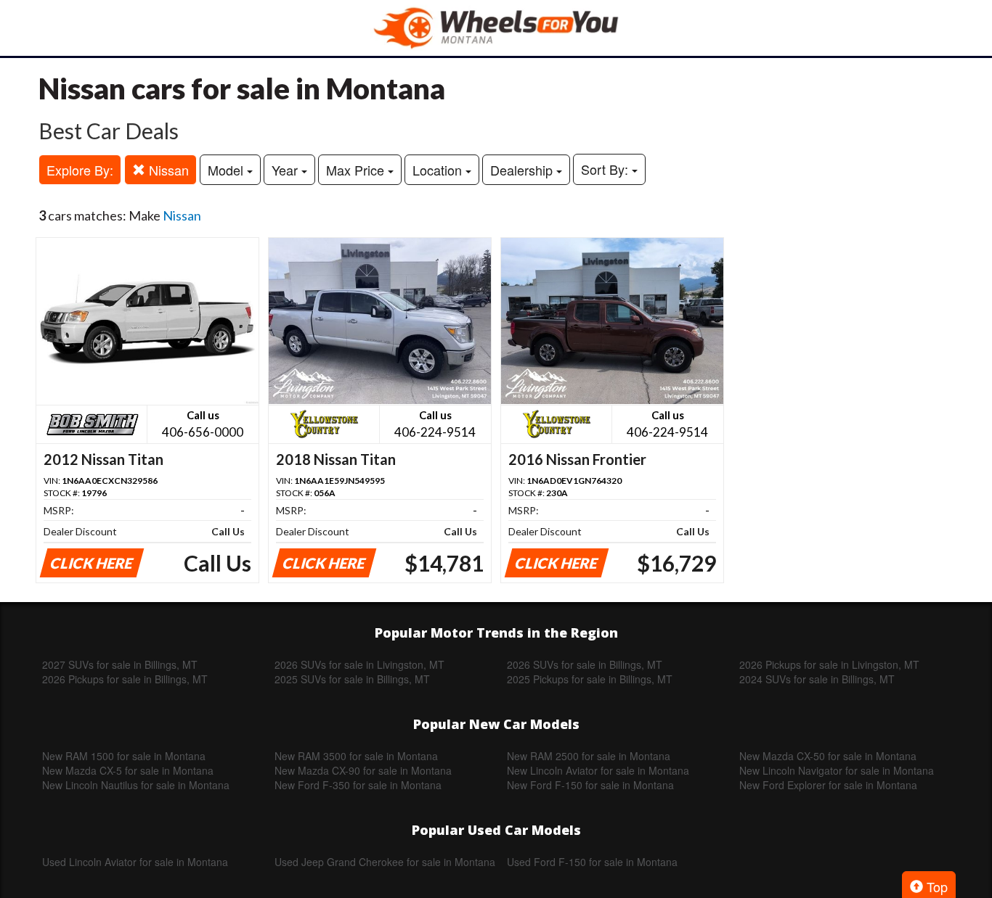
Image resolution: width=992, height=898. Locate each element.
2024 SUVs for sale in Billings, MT (817, 679)
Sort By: (606, 169)
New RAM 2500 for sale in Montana (588, 756)
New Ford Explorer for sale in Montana (828, 785)
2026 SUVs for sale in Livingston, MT (359, 664)
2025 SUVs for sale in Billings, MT (352, 679)
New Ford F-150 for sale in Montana (590, 785)
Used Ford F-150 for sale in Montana (592, 861)
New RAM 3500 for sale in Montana (356, 756)
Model (227, 169)
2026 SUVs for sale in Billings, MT (584, 664)
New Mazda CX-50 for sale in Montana (827, 756)
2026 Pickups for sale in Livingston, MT (829, 664)
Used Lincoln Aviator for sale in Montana (135, 861)
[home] (496, 28)
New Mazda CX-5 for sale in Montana (128, 770)
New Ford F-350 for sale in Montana (358, 785)
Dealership (523, 169)
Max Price (357, 169)
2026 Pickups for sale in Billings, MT (125, 679)
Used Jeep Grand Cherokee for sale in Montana (385, 861)
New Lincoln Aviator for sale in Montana (598, 770)
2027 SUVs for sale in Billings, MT (120, 664)
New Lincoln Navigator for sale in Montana (836, 770)
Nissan (167, 169)
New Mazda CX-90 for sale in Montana (363, 770)
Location (438, 169)
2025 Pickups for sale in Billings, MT (589, 679)
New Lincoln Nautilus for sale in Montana (135, 785)
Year (286, 169)
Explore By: (79, 169)
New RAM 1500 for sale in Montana (124, 756)
